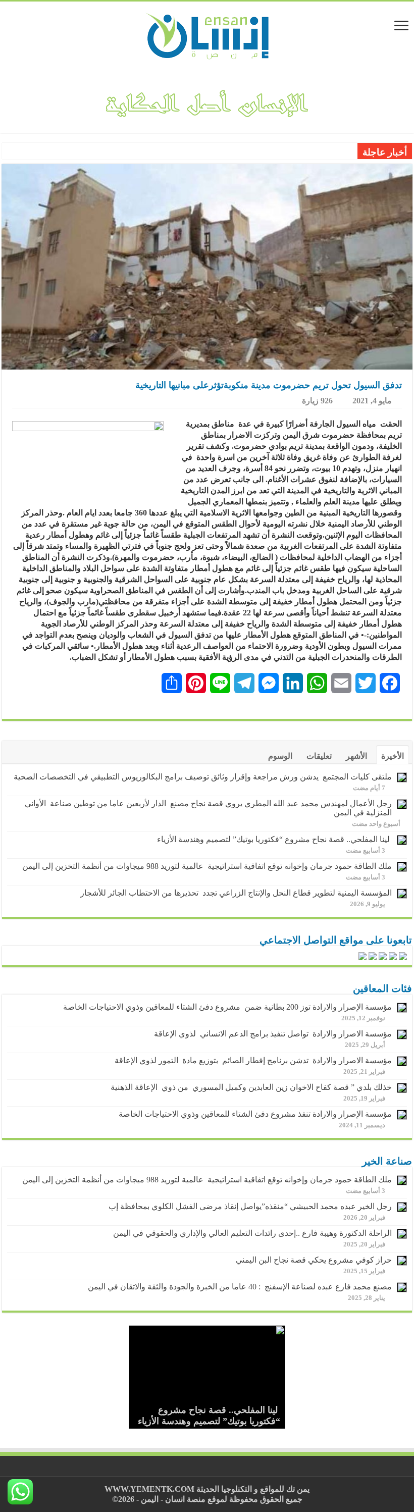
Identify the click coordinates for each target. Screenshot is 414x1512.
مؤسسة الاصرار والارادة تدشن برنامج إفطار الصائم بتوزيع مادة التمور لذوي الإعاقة (251, 1060)
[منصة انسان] (207, 35)
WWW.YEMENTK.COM (149, 1489)
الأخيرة (392, 756)
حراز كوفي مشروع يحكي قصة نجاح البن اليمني (314, 1260)
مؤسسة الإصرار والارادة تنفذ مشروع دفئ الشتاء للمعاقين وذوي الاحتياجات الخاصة (255, 1114)
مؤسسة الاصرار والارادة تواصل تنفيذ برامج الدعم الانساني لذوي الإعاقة (271, 1033)
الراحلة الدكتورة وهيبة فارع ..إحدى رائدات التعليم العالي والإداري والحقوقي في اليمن (252, 1233)
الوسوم (280, 756)
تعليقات (319, 756)
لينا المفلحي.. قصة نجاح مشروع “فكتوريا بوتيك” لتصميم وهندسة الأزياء (274, 839)
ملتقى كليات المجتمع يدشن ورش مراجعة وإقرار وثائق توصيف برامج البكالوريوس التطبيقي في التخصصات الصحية (203, 776)
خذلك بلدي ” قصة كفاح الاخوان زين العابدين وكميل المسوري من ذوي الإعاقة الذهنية (251, 1087)
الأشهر (356, 756)
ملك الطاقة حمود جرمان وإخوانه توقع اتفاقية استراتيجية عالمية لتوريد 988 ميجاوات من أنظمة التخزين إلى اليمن (207, 866)
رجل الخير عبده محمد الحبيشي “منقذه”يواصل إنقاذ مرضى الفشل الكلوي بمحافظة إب (250, 1206)
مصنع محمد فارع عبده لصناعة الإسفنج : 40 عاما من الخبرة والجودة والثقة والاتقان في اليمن (240, 1286)
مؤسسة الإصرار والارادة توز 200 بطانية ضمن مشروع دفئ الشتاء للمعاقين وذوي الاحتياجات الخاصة (227, 1007)
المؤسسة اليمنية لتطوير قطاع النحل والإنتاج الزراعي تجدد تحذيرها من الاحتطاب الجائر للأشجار (236, 893)
